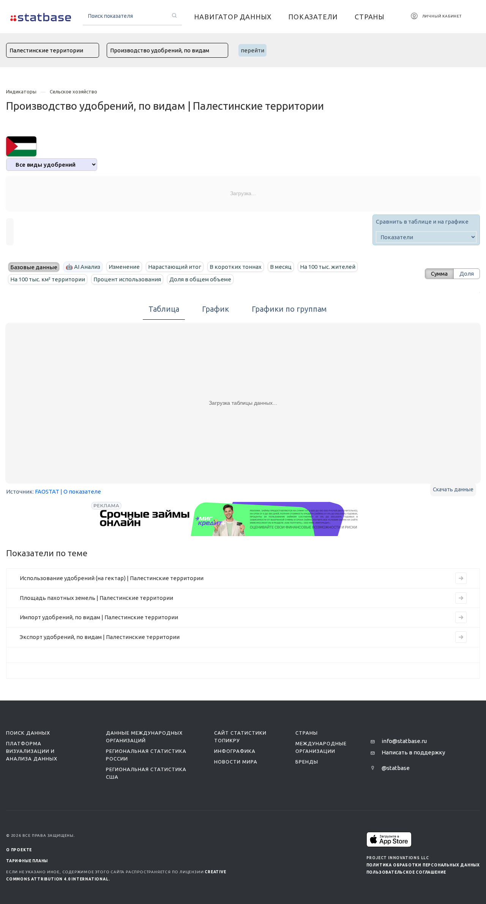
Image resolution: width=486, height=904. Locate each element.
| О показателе (80, 491)
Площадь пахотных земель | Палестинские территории (96, 598)
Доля (466, 273)
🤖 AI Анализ (83, 266)
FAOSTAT (47, 491)
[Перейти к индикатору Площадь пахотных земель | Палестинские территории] (461, 598)
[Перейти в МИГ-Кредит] (229, 519)
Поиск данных (28, 732)
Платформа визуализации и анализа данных (31, 751)
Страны (306, 732)
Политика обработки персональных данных (423, 865)
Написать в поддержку (413, 752)
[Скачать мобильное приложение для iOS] (389, 839)
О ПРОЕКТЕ (19, 850)
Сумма (439, 273)
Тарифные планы (27, 861)
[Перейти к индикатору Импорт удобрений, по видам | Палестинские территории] (461, 617)
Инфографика (235, 751)
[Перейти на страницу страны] (21, 145)
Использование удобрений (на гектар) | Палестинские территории (112, 578)
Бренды (306, 761)
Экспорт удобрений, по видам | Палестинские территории (100, 637)
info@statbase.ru (404, 741)
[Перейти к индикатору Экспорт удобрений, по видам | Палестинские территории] (461, 637)
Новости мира (235, 761)
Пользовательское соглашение (406, 872)
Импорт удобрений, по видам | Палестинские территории (99, 617)
